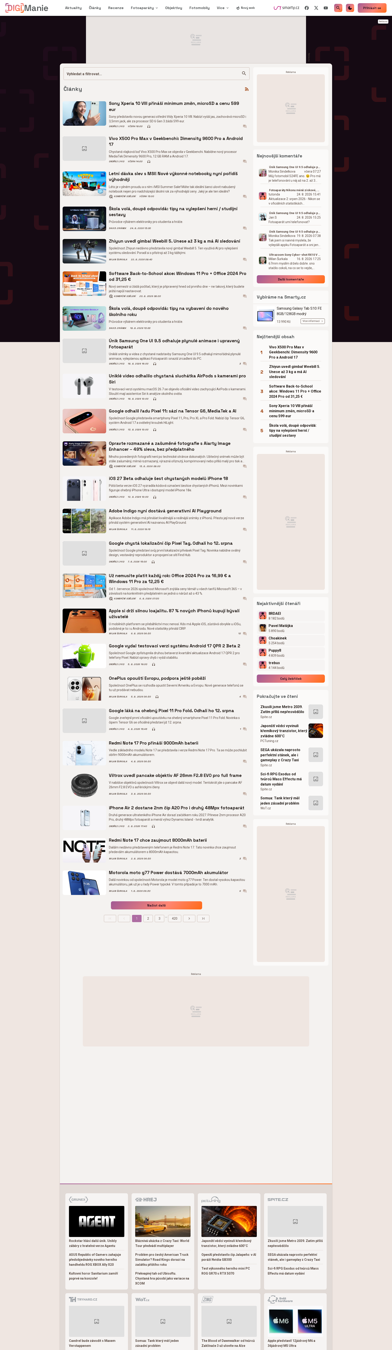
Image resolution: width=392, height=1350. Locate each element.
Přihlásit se (372, 8)
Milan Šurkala (118, 259)
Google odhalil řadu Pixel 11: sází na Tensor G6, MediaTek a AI (172, 411)
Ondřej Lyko (116, 126)
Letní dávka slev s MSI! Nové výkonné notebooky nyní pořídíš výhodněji (173, 176)
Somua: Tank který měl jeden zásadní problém (279, 800)
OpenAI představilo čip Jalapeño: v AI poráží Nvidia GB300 (228, 1257)
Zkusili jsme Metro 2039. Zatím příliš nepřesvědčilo (282, 709)
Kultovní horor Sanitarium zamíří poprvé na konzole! (93, 1276)
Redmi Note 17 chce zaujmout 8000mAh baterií (158, 840)
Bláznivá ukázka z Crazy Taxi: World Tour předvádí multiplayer (162, 1243)
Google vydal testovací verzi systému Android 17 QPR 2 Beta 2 (174, 646)
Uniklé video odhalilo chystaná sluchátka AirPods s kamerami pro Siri (177, 379)
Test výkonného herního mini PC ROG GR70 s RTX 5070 (225, 1271)
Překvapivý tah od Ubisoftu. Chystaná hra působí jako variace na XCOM (162, 1278)
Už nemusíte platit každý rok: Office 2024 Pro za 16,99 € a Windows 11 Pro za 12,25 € (170, 578)
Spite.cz (266, 717)
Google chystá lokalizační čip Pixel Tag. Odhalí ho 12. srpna (171, 543)
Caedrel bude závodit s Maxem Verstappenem (92, 1343)
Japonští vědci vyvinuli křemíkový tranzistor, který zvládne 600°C (283, 731)
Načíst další (156, 905)
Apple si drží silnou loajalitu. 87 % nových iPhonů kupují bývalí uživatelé (174, 614)
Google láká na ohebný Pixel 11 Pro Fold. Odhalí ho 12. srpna (171, 711)
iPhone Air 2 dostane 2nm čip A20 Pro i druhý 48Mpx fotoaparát (176, 808)
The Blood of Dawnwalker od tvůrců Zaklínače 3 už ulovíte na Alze (228, 1343)
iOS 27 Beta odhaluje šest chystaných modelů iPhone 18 (168, 478)
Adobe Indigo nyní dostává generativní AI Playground (165, 511)
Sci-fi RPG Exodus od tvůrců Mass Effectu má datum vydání (281, 779)
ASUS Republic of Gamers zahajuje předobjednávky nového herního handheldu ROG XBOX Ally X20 (95, 1259)
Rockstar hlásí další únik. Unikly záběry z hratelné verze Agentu (93, 1243)
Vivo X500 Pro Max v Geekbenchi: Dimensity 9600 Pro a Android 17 (176, 141)
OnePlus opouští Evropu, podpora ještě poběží (157, 678)
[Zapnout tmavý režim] (350, 8)
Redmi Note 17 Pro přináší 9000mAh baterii (153, 743)
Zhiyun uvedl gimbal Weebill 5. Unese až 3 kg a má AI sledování (174, 241)
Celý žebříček (291, 679)
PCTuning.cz (269, 741)
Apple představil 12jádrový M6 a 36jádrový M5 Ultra (291, 1343)
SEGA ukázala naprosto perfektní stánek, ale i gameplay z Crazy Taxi (280, 755)
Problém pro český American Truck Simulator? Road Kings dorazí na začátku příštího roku (162, 1259)
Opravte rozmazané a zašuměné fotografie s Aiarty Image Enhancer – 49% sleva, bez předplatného (169, 446)
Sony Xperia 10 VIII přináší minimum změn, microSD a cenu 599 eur (174, 106)
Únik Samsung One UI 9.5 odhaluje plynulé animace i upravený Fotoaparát (174, 344)
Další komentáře (291, 279)
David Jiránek (117, 228)
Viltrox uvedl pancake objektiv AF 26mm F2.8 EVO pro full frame (175, 775)
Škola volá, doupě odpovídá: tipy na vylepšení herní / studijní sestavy (173, 211)
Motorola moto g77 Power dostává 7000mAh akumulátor (168, 872)
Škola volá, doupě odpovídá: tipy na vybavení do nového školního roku (169, 311)
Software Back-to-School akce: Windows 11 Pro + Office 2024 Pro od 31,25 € (177, 276)
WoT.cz (265, 808)
